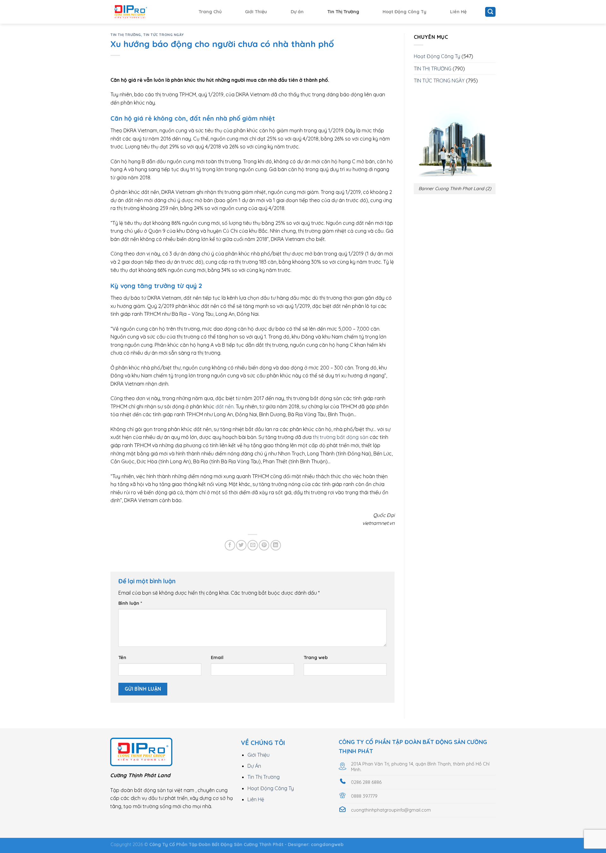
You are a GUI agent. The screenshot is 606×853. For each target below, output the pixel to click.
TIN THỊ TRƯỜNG (125, 35)
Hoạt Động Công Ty (404, 12)
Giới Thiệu (256, 12)
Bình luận (130, 603)
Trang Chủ (210, 12)
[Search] (490, 12)
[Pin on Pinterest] (264, 545)
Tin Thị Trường (343, 12)
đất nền (225, 406)
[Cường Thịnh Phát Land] (142, 12)
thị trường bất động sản (340, 437)
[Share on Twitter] (241, 545)
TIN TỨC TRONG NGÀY (163, 35)
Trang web (316, 657)
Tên (122, 657)
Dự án (297, 12)
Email (217, 657)
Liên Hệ (458, 12)
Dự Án (254, 766)
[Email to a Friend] (252, 545)
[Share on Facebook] (230, 545)
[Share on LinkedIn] (275, 545)
